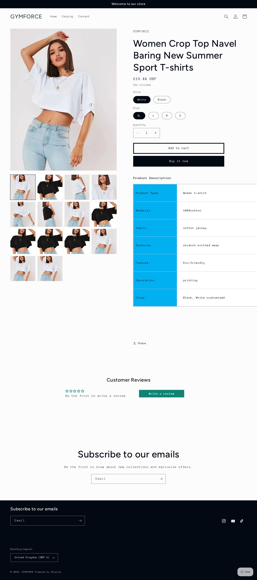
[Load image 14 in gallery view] (49, 268)
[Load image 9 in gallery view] (22, 241)
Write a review (161, 393)
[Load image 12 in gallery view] (104, 241)
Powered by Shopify (48, 572)
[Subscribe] (161, 479)
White (142, 99)
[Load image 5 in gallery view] (22, 214)
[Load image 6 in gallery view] (49, 214)
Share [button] (142, 343)
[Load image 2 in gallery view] (49, 187)
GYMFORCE (28, 572)
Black (162, 99)
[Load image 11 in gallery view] (77, 241)
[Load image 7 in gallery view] (77, 214)
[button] (226, 16)
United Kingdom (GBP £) (32, 557)
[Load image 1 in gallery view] (22, 187)
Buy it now (178, 161)
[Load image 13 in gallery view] (22, 268)
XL (139, 115)
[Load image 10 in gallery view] (49, 241)
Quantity (139, 124)
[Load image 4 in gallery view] (104, 187)
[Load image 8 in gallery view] (104, 214)
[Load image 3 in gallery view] (77, 187)
